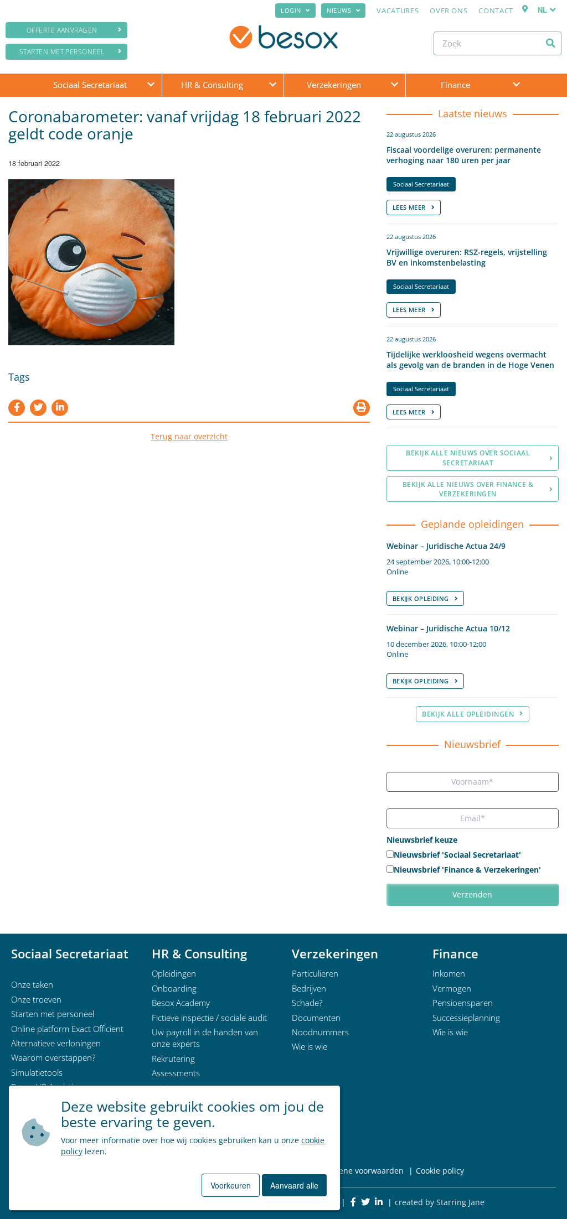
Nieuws (339, 10)
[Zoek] (551, 43)
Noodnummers (320, 1032)
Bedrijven (309, 988)
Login (291, 10)
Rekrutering (173, 1058)
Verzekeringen (334, 84)
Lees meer (409, 207)
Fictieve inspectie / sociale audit (209, 1017)
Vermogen (451, 988)
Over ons (448, 10)
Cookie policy (440, 1170)
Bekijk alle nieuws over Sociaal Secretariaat (468, 457)
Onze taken (32, 984)
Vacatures (398, 10)
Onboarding (174, 988)
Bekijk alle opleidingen (468, 714)
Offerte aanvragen (62, 30)
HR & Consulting (212, 84)
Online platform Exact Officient (67, 1028)
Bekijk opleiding (421, 598)
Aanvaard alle (294, 1185)
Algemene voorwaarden (360, 1170)
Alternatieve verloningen (56, 1043)
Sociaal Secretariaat (90, 84)
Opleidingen (174, 973)
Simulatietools (37, 1072)
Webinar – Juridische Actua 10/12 (448, 628)
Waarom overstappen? (53, 1057)
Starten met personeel (62, 51)
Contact (495, 10)
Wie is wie (309, 1046)
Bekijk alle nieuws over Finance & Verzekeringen (468, 489)
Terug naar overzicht (189, 436)
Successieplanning (466, 1017)
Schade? (307, 1002)
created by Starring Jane (439, 1202)
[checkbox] (472, 863)
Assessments (176, 1072)
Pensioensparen (462, 1002)
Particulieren (315, 973)
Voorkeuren (230, 1185)
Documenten (316, 1017)
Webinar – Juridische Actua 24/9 (446, 546)
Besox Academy (181, 1002)
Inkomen (448, 973)
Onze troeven (36, 999)
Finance (455, 84)
